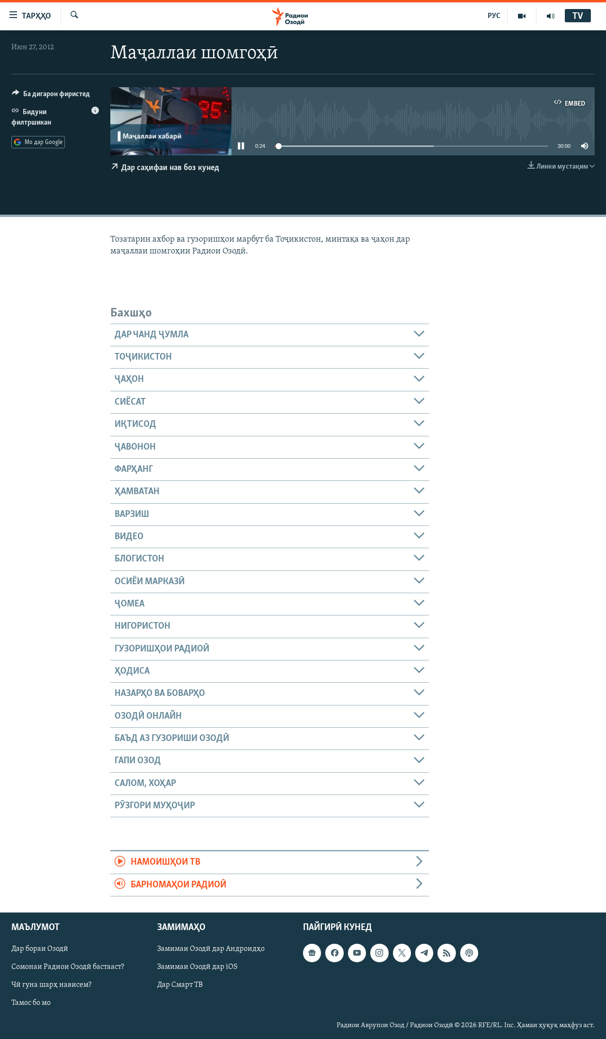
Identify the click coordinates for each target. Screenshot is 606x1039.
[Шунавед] (550, 16)
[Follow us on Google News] (312, 953)
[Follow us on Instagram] (379, 953)
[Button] (51, 96)
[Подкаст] (469, 953)
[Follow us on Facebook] (334, 953)
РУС (494, 16)
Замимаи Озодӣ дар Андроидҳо (211, 949)
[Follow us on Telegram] (424, 953)
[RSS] (446, 953)
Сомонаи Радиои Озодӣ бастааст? (67, 967)
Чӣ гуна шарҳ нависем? (51, 985)
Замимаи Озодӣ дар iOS (197, 967)
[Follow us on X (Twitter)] (402, 953)
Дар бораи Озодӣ (39, 949)
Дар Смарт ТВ (180, 985)
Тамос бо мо (31, 1003)
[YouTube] (522, 16)
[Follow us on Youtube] (357, 953)
